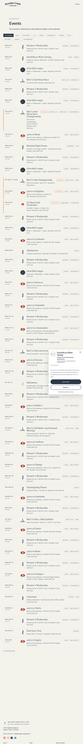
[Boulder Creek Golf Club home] (13, 4)
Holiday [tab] (8, 39)
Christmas (32, 597)
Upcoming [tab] (8, 35)
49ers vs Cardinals (35, 239)
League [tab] (17, 39)
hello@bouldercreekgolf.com (22, 734)
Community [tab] (51, 35)
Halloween (32, 382)
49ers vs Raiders (34, 405)
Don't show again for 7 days (65, 391)
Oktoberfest (32, 250)
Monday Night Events (37, 146)
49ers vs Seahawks (36, 496)
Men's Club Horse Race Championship (34, 114)
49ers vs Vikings (34, 464)
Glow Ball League (35, 68)
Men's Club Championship (39, 180)
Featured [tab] (26, 35)
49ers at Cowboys (35, 442)
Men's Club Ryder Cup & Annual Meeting (42, 429)
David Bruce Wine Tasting (39, 57)
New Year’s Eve (34, 631)
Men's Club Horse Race (38, 80)
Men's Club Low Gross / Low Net (42, 351)
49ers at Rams (33, 134)
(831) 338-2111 (8, 734)
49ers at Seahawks (36, 305)
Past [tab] (17, 35)
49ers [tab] (41, 35)
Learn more (65, 382)
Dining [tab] (61, 35)
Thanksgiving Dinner (37, 487)
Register (66, 387)
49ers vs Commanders (37, 328)
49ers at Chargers (35, 574)
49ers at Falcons (34, 360)
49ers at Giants (34, 528)
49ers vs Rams (33, 551)
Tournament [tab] (28, 39)
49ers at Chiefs (34, 608)
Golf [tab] (69, 35)
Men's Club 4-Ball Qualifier (40, 519)
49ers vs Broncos (35, 282)
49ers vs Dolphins (35, 191)
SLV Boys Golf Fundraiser (33, 204)
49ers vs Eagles (34, 640)
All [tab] (34, 35)
